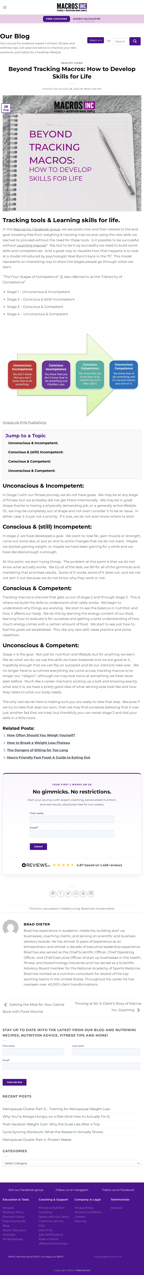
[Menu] (5, 7)
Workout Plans (13, 1212)
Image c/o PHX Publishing (24, 422)
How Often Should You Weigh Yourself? (41, 735)
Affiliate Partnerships (53, 1243)
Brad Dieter (92, 88)
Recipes (8, 1207)
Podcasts (9, 1234)
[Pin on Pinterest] (83, 893)
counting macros (31, 245)
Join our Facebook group (25, 1190)
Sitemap (81, 1221)
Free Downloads (14, 1221)
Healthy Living (72, 62)
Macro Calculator (14, 1230)
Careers (80, 1216)
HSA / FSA (45, 1230)
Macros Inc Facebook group (36, 229)
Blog (6, 1225)
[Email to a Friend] (75, 893)
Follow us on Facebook (118, 1190)
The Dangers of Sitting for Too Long (37, 750)
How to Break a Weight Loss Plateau (38, 743)
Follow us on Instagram (72, 1190)
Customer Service (51, 1221)
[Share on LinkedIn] (91, 893)
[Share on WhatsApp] (53, 893)
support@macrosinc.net (108, 1256)
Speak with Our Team (54, 1216)
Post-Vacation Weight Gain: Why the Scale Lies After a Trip (51, 1124)
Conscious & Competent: (30, 461)
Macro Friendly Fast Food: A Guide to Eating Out (48, 757)
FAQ (41, 1225)
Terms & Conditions (88, 1212)
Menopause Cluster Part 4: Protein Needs (37, 1139)
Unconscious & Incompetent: (33, 443)
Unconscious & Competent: (32, 471)
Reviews (116, 1207)
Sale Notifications (51, 1234)
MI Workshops (13, 1239)
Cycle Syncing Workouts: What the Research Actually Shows (53, 1132)
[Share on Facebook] (60, 893)
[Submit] (135, 41)
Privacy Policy (84, 1207)
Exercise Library (13, 1216)
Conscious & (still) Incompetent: (36, 452)
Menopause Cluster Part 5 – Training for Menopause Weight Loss (56, 1109)
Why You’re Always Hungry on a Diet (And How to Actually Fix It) (56, 1116)
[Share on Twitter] (68, 893)
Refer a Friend (48, 1239)
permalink (107, 908)
